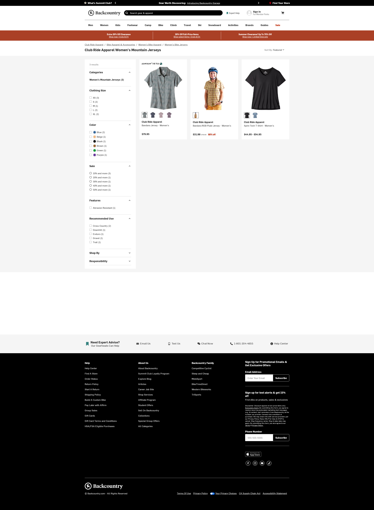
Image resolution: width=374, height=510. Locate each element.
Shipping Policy (93, 394)
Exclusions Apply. (252, 408)
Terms (247, 425)
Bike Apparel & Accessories (121, 44)
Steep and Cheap (200, 373)
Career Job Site (146, 389)
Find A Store (91, 373)
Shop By (94, 253)
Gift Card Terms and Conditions (101, 420)
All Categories (145, 426)
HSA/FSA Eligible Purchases (100, 426)
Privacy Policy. (257, 425)
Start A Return (92, 389)
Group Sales (91, 410)
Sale (92, 166)
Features (95, 200)
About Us (143, 362)
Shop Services (145, 394)
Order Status (91, 378)
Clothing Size (97, 90)
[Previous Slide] (115, 3)
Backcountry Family (203, 362)
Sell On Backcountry (148, 410)
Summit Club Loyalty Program (153, 373)
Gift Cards (90, 415)
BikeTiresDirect (199, 383)
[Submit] (126, 13)
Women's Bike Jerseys (176, 44)
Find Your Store (281, 2)
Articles (142, 383)
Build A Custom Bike (95, 399)
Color (92, 125)
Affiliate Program (147, 399)
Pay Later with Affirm (96, 405)
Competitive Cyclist (201, 368)
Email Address (253, 371)
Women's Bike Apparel (149, 44)
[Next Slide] (259, 3)
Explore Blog (144, 378)
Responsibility (98, 261)
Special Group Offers (149, 420)
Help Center (91, 368)
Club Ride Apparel (94, 44)
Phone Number (253, 431)
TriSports (196, 394)
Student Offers (145, 405)
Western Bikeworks (201, 389)
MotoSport (197, 378)
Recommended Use (101, 218)
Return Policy (91, 383)
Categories (96, 72)
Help (87, 362)
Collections (144, 415)
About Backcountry (148, 368)
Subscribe (281, 378)
